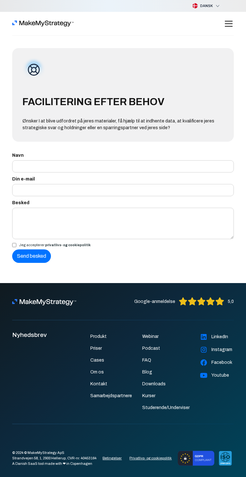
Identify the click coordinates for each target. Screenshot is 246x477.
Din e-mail (23, 179)
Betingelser (112, 458)
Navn (18, 155)
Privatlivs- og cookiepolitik (150, 458)
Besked (20, 202)
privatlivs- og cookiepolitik (68, 245)
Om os (97, 372)
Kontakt (98, 383)
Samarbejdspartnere (111, 395)
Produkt (98, 336)
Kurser (148, 395)
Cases (97, 360)
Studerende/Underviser (166, 407)
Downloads (154, 383)
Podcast (151, 348)
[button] (201, 6)
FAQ (146, 360)
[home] (43, 24)
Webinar (150, 336)
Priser (96, 348)
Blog (147, 372)
